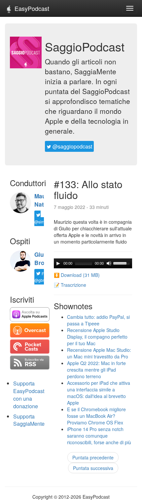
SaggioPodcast (84, 46)
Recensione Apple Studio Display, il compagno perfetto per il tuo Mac (97, 337)
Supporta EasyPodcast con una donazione (28, 395)
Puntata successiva (93, 468)
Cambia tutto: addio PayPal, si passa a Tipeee (98, 320)
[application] (93, 263)
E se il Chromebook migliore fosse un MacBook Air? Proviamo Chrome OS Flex (96, 416)
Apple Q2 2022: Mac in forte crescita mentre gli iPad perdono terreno (96, 370)
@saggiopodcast (71, 146)
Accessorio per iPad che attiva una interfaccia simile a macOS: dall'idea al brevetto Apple (98, 393)
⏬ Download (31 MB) (77, 275)
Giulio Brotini (43, 258)
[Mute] (109, 263)
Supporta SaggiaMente (29, 420)
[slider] (122, 262)
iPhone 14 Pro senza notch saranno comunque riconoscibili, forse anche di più (99, 436)
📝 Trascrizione (70, 285)
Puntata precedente (93, 457)
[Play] (58, 263)
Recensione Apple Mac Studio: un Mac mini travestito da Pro (99, 353)
